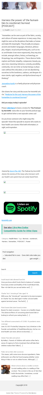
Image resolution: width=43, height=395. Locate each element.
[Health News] (21, 9)
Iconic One (9, 393)
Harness (5, 241)
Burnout (25, 238)
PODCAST (21, 241)
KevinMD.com (7, 220)
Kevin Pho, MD (15, 171)
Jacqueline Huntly (8, 84)
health (7, 30)
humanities (12, 241)
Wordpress (32, 393)
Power (28, 241)
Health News (13, 238)
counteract (33, 238)
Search (3, 269)
